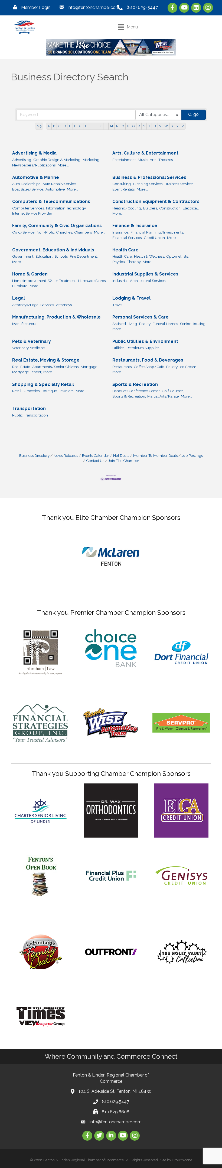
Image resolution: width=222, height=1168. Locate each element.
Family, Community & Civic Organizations (57, 225)
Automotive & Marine (35, 177)
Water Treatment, (62, 280)
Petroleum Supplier (142, 348)
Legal (18, 298)
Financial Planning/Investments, (157, 232)
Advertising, (22, 160)
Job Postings (192, 455)
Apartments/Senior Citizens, (55, 367)
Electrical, (191, 208)
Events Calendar (95, 455)
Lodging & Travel (131, 298)
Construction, (170, 208)
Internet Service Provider (32, 213)
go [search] (196, 114)
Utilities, (118, 348)
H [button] (86, 126)
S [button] (144, 126)
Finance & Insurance (134, 225)
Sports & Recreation (135, 384)
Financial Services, (127, 237)
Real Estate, (21, 367)
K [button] (101, 126)
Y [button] (177, 126)
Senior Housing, (193, 323)
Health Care (125, 249)
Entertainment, (124, 160)
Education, (44, 256)
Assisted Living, (125, 323)
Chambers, (83, 232)
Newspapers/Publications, (34, 165)
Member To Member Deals (155, 455)
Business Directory (34, 455)
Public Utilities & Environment (145, 341)
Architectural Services (147, 280)
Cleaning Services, (148, 184)
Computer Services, (28, 208)
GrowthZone (182, 1160)
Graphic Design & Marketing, (57, 160)
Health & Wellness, (149, 256)
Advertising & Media (34, 153)
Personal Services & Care (140, 317)
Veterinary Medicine (28, 348)
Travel (117, 305)
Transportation (29, 408)
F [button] (75, 126)
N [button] (117, 126)
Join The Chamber (123, 460)
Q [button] (133, 126)
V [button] (160, 126)
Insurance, (120, 232)
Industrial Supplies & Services (145, 274)
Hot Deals (121, 455)
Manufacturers (24, 323)
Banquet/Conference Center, (136, 391)
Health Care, (122, 256)
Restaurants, (122, 367)
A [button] (49, 126)
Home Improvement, (29, 280)
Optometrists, (177, 256)
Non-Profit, (46, 232)
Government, (23, 256)
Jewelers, (66, 391)
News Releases (66, 455)
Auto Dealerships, (26, 184)
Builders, (150, 208)
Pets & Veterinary (31, 341)
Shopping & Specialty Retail (43, 384)
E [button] (70, 126)
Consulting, (122, 184)
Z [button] (183, 126)
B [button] (54, 126)
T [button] (149, 126)
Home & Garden (30, 274)
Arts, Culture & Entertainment (145, 153)
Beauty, (145, 323)
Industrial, (120, 280)
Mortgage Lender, (27, 372)
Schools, (61, 256)
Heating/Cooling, (127, 208)
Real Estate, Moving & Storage (46, 360)
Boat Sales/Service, (28, 189)
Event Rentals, (123, 189)
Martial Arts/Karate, (163, 396)
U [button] (155, 126)
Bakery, (172, 367)
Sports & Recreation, (129, 396)
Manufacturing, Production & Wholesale (56, 317)
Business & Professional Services (149, 177)
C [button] (59, 126)
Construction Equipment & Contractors (156, 201)
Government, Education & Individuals (53, 249)
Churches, (64, 232)
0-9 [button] (39, 126)
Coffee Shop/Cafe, (149, 367)
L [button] (106, 126)
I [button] (91, 126)
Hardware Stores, (92, 280)
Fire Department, (84, 256)
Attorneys (64, 305)
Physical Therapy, (126, 262)
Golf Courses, (173, 391)
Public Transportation (30, 415)
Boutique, (50, 391)
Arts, (153, 160)
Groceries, (32, 391)
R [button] (139, 126)
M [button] (111, 126)
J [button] (95, 126)
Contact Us (95, 460)
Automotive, (55, 189)
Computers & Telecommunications (51, 201)
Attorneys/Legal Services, (33, 305)
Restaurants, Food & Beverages (147, 360)
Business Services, (179, 184)
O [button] (123, 126)
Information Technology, (66, 208)
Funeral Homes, (165, 323)
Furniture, (20, 286)
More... (63, 165)
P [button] (128, 126)
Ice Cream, (188, 367)
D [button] (65, 126)
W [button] (166, 126)
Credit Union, (155, 237)
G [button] (80, 126)
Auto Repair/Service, (60, 184)
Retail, (17, 391)
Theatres (165, 160)
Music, (143, 160)
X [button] (172, 126)
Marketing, (91, 160)
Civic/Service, (23, 232)
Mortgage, (89, 367)
